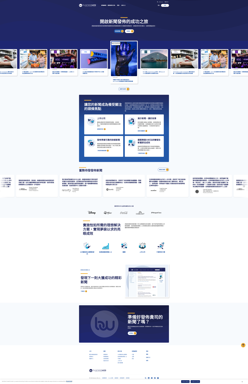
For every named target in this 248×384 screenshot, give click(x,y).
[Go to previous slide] (4, 186)
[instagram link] (158, 378)
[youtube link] (152, 378)
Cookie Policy (69, 381)
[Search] (157, 2)
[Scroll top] (243, 345)
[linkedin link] (148, 378)
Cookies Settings (185, 381)
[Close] (242, 381)
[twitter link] (145, 378)
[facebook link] (155, 378)
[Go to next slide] (244, 186)
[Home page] (87, 5)
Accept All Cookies (195, 381)
